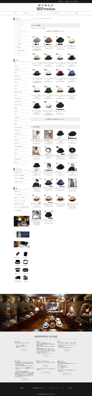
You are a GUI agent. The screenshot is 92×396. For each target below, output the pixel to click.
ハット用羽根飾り (17, 210)
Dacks (15, 72)
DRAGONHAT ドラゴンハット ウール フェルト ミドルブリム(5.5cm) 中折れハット (60, 156)
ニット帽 (19, 40)
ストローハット (20, 21)
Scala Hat (16, 140)
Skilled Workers (17, 159)
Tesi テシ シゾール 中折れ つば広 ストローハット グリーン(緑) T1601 (48, 63)
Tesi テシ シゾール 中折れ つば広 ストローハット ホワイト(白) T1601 (60, 63)
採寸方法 (46, 366)
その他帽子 (19, 44)
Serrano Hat (16, 143)
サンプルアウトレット (18, 226)
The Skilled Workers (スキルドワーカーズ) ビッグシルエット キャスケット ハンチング (72, 188)
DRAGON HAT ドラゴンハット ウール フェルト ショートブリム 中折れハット (36, 172)
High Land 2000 (17, 101)
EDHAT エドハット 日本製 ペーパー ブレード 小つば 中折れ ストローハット (36, 156)
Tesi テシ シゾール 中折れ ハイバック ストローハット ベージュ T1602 (60, 96)
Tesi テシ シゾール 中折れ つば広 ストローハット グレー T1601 (36, 63)
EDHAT (15, 82)
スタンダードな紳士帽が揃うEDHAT (21, 207)
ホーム (32, 18)
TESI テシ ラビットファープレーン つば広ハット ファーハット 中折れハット (60, 111)
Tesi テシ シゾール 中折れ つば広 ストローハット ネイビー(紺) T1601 (36, 79)
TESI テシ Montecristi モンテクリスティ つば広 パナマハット (71, 46)
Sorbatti (16, 149)
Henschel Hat (17, 98)
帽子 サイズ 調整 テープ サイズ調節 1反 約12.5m (72, 156)
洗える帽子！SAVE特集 (19, 204)
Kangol (15, 108)
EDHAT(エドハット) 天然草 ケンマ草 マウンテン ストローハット (60, 188)
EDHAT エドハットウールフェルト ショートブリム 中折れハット (48, 188)
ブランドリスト (38, 18)
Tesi (15, 156)
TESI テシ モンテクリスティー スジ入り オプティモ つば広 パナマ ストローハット (48, 111)
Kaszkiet (16, 111)
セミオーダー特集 (17, 194)
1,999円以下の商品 (18, 172)
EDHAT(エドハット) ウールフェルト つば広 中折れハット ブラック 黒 (60, 172)
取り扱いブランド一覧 (46, 18)
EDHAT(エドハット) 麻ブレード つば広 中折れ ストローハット (48, 204)
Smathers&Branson (18, 146)
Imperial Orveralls (18, 104)
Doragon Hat (17, 76)
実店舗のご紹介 (17, 191)
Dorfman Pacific (17, 79)
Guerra (15, 95)
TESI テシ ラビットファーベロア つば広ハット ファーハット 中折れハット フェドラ (60, 46)
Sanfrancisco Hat (18, 133)
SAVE (15, 136)
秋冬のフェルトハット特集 (19, 200)
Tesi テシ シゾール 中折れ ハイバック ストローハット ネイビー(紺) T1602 (71, 96)
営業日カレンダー (25, 365)
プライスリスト (18, 169)
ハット (18, 28)
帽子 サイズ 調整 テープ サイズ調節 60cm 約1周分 (48, 156)
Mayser (15, 124)
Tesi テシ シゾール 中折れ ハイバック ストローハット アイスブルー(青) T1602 (71, 79)
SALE (18, 53)
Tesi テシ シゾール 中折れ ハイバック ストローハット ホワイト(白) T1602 (36, 96)
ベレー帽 (19, 37)
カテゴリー (26, 13)
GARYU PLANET (17, 92)
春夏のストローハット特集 (19, 197)
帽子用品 (19, 47)
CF (15, 63)
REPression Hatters (18, 127)
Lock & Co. (16, 120)
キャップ (19, 34)
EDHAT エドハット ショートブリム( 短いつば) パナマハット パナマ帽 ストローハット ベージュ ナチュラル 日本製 (72, 205)
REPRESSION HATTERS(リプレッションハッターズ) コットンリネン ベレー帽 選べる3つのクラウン (36, 141)
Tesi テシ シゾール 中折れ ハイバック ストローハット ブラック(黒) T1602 (36, 111)
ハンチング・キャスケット (22, 31)
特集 (16, 188)
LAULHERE (16, 117)
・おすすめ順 (37, 28)
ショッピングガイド (54, 13)
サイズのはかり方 (45, 372)
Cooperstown (17, 69)
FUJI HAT (16, 85)
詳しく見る (24, 349)
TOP (16, 13)
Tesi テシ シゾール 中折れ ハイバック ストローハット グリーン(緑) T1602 (48, 96)
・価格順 (41, 28)
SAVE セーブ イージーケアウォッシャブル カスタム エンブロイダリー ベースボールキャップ (48, 172)
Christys (16, 66)
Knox (15, 114)
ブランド (39, 13)
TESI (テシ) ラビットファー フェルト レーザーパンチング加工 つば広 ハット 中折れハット (36, 46)
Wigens (15, 162)
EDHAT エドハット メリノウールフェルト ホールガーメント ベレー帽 (72, 172)
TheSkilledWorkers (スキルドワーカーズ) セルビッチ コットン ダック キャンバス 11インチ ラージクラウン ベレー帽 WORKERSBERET (36, 221)
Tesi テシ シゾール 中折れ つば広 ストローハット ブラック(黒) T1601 (71, 63)
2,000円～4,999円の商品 (19, 175)
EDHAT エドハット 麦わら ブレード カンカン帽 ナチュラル (60, 204)
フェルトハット (20, 24)
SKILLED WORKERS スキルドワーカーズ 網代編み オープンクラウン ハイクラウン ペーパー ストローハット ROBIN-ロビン (48, 141)
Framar (15, 88)
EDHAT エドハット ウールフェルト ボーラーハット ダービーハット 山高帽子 (60, 140)
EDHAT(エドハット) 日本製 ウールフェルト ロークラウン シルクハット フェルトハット (48, 220)
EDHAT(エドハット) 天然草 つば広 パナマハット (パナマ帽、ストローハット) (36, 204)
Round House (17, 130)
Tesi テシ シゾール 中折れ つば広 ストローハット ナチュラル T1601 (48, 79)
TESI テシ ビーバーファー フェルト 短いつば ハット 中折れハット (48, 46)
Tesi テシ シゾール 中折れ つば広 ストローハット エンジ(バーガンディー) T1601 (60, 79)
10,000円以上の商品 (18, 181)
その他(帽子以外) (20, 50)
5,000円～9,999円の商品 (19, 178)
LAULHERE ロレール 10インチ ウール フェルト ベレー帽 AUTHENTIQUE (36, 188)
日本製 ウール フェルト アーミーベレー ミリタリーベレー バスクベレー (72, 140)
